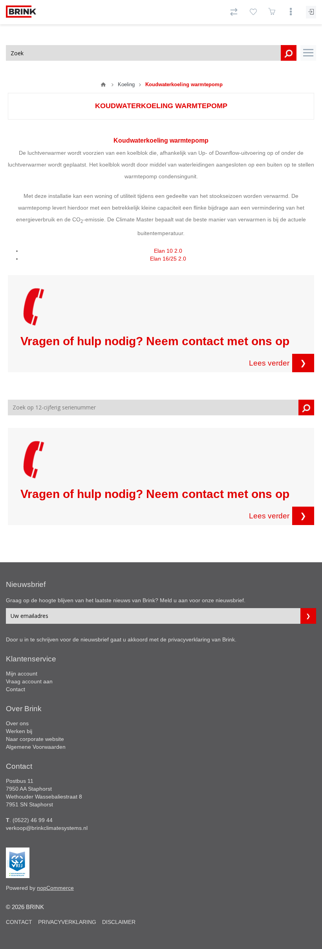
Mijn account (21, 673)
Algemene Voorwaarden (36, 747)
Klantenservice (31, 659)
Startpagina (103, 84)
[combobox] (151, 53)
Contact (15, 689)
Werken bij (19, 731)
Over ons (17, 723)
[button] (308, 53)
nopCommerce (55, 888)
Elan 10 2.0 (168, 251)
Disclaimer (118, 922)
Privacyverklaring (67, 922)
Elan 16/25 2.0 (168, 258)
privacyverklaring (189, 639)
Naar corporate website (35, 739)
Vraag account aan (29, 681)
